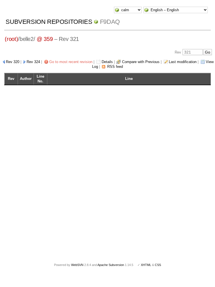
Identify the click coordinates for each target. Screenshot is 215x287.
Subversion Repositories (49, 21)
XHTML (146, 265)
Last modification (183, 62)
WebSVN (77, 265)
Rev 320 (12, 62)
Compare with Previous (141, 62)
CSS (158, 265)
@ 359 (45, 39)
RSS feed (115, 66)
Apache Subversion (110, 265)
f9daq (110, 21)
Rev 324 (33, 62)
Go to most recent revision (70, 62)
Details (107, 62)
